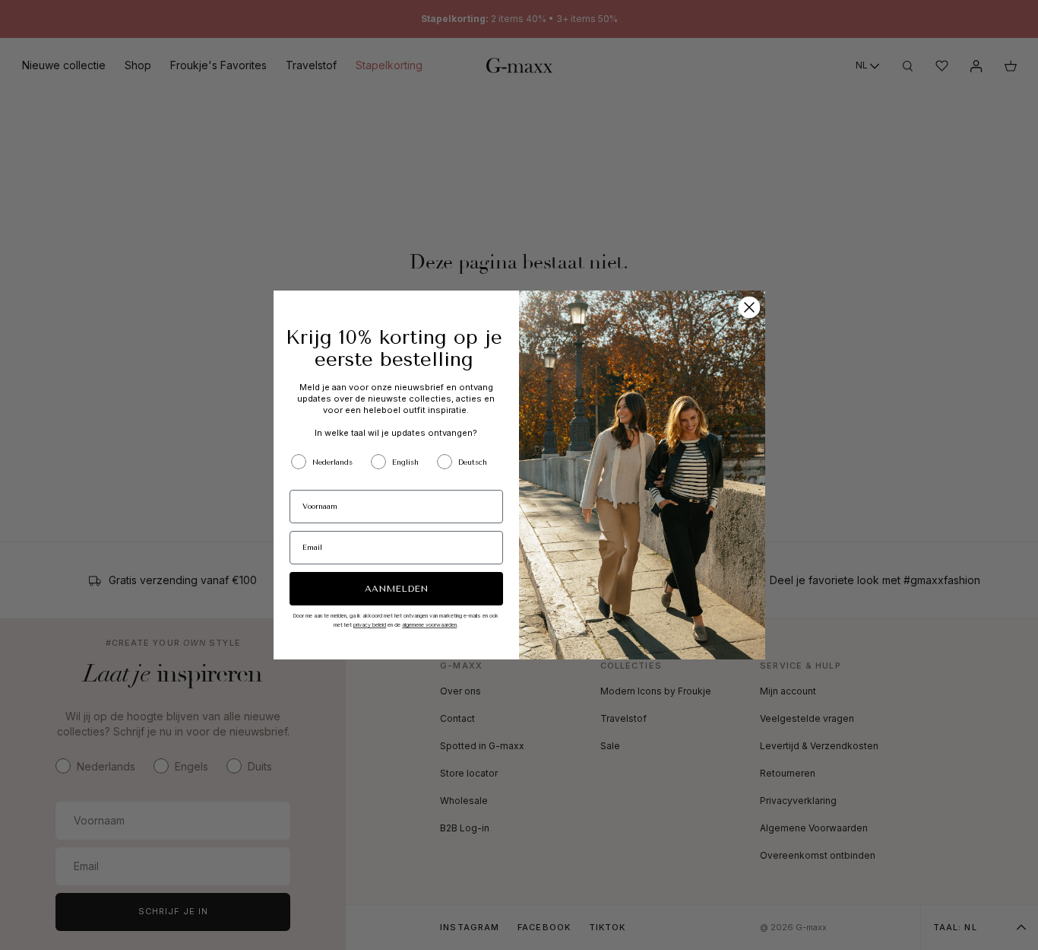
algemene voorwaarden (429, 624)
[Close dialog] (749, 307)
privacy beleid (369, 624)
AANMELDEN (396, 588)
